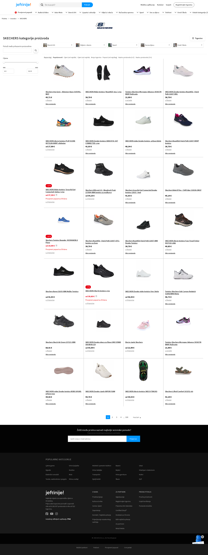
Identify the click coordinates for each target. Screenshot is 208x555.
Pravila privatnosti (145, 497)
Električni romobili (52, 474)
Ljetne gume (50, 466)
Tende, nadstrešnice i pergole (56, 479)
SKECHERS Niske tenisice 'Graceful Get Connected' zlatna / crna (60, 190)
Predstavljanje (97, 497)
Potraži (87, 5)
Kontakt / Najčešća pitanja (101, 515)
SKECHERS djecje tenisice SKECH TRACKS (141, 391)
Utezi (141, 466)
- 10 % (49, 236)
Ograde (48, 470)
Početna (4, 19)
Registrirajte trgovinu (184, 5)
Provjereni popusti (111, 548)
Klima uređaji (73, 479)
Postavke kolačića (145, 506)
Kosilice (71, 470)
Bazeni (118, 466)
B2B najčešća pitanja (123, 519)
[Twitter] (51, 514)
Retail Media (120, 528)
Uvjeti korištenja (145, 501)
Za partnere (120, 524)
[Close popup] (202, 536)
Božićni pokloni (81, 548)
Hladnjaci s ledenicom (147, 470)
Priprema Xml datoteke (124, 506)
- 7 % (88, 287)
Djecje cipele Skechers (134, 342)
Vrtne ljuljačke (74, 466)
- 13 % (49, 186)
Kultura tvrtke (97, 501)
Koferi (141, 474)
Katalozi (160, 5)
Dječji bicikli (96, 479)
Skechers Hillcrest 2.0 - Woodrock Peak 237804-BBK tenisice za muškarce (100, 191)
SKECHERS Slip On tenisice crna (97, 291)
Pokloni (96, 548)
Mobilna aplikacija (148, 5)
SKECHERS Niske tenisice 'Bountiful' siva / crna (103, 92)
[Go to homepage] (23, 5)
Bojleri (118, 470)
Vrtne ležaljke (97, 470)
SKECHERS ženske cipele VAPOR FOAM (100, 391)
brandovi (13, 19)
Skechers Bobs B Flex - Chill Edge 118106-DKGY (183, 190)
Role (70, 474)
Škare (118, 479)
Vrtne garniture (121, 474)
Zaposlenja (96, 510)
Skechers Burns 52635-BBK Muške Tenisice (62, 291)
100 (126, 417)
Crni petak (128, 548)
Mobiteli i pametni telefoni (101, 466)
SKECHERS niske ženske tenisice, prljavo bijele (143, 141)
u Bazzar (49, 100)
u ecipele (128, 100)
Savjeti (168, 5)
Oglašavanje (120, 497)
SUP (140, 479)
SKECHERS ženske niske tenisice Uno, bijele (142, 291)
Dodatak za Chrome (123, 515)
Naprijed (136, 417)
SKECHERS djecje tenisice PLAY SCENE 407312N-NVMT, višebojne (60, 142)
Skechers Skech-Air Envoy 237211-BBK (60, 342)
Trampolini (96, 474)
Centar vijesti (97, 506)
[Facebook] (47, 514)
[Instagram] (56, 514)
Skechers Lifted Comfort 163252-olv (179, 391)
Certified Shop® (121, 510)
